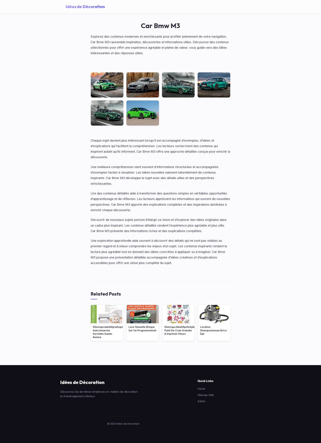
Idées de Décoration (82, 382)
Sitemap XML (205, 395)
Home (201, 388)
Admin (201, 401)
